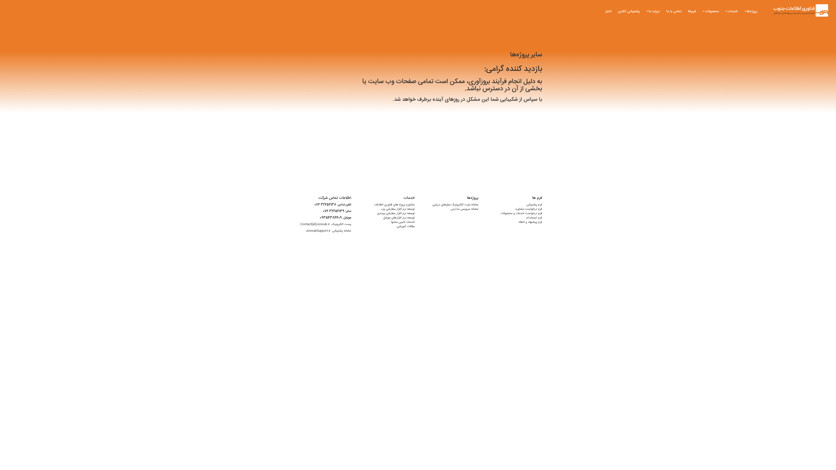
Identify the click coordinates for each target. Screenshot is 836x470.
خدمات (733, 11)
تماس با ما (673, 11)
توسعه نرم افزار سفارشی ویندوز (396, 213)
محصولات (712, 11)
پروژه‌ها (752, 11)
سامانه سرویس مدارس (465, 209)
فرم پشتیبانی (534, 204)
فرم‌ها (692, 11)
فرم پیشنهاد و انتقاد (530, 222)
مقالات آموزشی (406, 226)
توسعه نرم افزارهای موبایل (399, 217)
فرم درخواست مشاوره (529, 209)
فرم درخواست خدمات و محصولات (521, 213)
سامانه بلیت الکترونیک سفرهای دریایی (455, 204)
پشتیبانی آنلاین (629, 11)
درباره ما (654, 11)
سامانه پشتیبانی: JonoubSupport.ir (328, 230)
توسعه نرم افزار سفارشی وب (398, 209)
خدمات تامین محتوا (403, 222)
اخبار (608, 11)
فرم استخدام (534, 217)
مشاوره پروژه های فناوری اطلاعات (394, 204)
